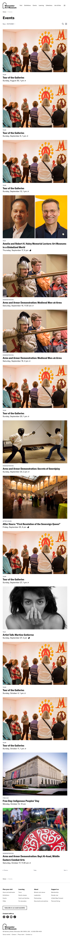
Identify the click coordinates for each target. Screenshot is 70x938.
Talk (4, 241)
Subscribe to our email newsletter (15, 908)
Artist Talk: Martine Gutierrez (18, 634)
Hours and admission (9, 892)
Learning (21, 889)
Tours (20, 892)
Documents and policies (41, 901)
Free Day (6, 798)
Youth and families (23, 898)
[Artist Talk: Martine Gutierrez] (35, 607)
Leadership (37, 895)
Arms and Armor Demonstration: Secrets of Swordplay (31, 468)
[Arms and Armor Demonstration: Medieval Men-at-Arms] (35, 275)
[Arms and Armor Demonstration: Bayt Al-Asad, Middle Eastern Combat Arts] (35, 829)
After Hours (7, 521)
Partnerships (37, 898)
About (36, 889)
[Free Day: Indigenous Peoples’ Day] (35, 774)
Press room (21, 934)
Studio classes (22, 895)
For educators (22, 901)
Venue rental (6, 934)
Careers (14, 934)
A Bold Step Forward (57, 898)
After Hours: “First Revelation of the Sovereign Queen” (31, 524)
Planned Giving (55, 901)
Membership (54, 892)
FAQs (4, 901)
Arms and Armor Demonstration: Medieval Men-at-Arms (32, 302)
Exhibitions (6, 895)
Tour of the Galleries (13, 77)
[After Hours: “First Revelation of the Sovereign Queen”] (35, 497)
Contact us (29, 934)
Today (35, 870)
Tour (4, 74)
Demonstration (8, 300)
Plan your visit (8, 889)
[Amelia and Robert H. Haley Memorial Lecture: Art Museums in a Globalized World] (35, 216)
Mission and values (39, 892)
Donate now (54, 895)
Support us (55, 889)
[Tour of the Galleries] (35, 50)
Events (5, 898)
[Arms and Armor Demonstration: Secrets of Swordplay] (35, 441)
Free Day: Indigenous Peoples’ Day (21, 800)
